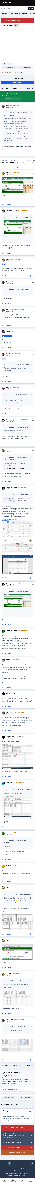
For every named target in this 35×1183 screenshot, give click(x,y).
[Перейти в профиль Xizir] (3, 106)
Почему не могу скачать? (13, 20)
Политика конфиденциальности (20, 1168)
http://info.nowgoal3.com (15, 439)
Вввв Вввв (9, 309)
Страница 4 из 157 (17, 88)
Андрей (8, 282)
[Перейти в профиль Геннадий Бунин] (3, 211)
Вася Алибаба (10, 693)
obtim (8, 259)
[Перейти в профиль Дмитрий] (3, 783)
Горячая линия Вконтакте (13, 1142)
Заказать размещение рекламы (15, 1152)
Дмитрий (9, 782)
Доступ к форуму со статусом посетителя (13, 1128)
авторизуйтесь (11, 1081)
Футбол (20, 72)
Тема (7, 1168)
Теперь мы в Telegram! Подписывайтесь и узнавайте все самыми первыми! (13, 1135)
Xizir (7, 105)
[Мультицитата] (2, 154)
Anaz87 (8, 331)
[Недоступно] (17, 178)
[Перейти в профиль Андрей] (3, 282)
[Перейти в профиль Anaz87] (3, 331)
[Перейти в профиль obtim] (3, 72)
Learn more (3, 3)
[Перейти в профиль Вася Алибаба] (3, 693)
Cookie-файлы (17, 1170)
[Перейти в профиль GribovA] (3, 866)
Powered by (16, 1175)
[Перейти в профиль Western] (3, 660)
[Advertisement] (17, 44)
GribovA (8, 865)
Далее (28, 88)
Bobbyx (22, 789)
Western (8, 659)
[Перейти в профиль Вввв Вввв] (3, 310)
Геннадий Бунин (11, 210)
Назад (7, 88)
